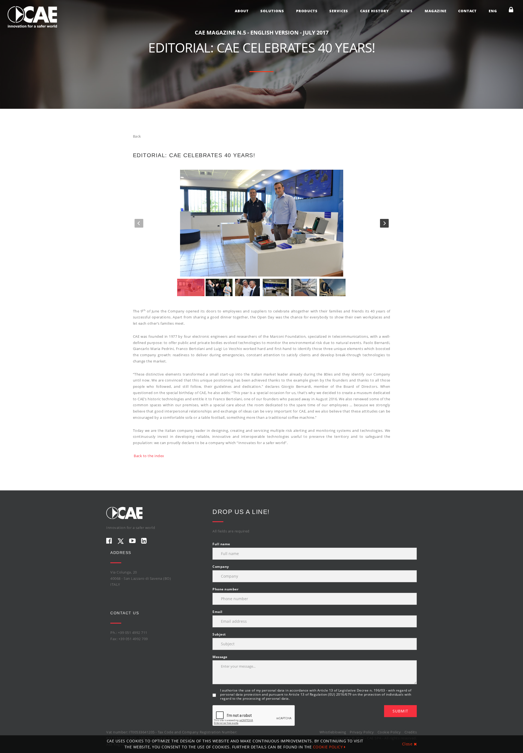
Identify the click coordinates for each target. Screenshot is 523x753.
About (242, 10)
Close (408, 743)
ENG (493, 10)
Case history (374, 10)
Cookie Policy (389, 732)
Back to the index (149, 455)
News (407, 10)
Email (217, 611)
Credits (411, 732)
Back (137, 136)
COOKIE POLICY (328, 746)
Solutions (272, 10)
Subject (219, 634)
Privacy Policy (362, 732)
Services (338, 10)
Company (220, 566)
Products (307, 10)
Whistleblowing (333, 732)
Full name (221, 544)
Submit (400, 711)
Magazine (435, 10)
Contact (467, 10)
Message (219, 657)
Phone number (225, 589)
